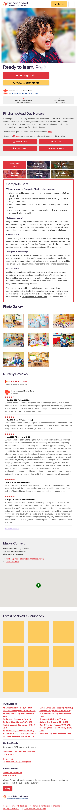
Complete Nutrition (14, 174)
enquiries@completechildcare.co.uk (19, 751)
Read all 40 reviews (12, 529)
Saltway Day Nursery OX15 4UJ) (54, 722)
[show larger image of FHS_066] (63, 340)
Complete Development (38, 165)
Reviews (57, 141)
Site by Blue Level (11, 809)
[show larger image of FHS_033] (63, 321)
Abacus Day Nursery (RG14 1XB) (17, 708)
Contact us (8, 759)
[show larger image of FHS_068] (13, 359)
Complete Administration (62, 174)
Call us (59, 4)
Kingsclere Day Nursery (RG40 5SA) (19, 736)
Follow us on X (10, 775)
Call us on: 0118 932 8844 (27, 82)
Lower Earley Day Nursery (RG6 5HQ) (56, 708)
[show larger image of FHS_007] (13, 321)
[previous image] (40, 67)
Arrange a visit (27, 75)
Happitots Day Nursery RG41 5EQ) (18, 730)
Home (5, 806)
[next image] (44, 67)
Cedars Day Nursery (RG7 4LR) (17, 719)
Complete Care (14, 165)
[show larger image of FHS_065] (38, 340)
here (50, 131)
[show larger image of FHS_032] (38, 321)
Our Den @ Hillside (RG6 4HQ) (53, 719)
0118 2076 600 (9, 754)
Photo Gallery (21, 141)
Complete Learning (38, 174)
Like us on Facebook (12, 772)
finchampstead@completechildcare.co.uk (25, 559)
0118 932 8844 (12, 561)
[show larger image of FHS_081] (38, 359)
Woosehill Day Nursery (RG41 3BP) (55, 733)
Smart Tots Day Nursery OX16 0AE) (55, 725)
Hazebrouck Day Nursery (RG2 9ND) (19, 733)
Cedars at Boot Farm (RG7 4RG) (17, 722)
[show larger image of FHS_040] (13, 340)
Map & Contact (20, 148)
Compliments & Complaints (34, 297)
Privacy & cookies (19, 806)
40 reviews (34, 93)
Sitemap (56, 806)
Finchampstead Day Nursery (20, 93)
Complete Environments (62, 165)
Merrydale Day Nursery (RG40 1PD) (55, 710)
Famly (7, 788)
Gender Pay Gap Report (35, 809)
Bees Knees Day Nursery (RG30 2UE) (19, 710)
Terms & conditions (41, 806)
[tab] (14, 165)
